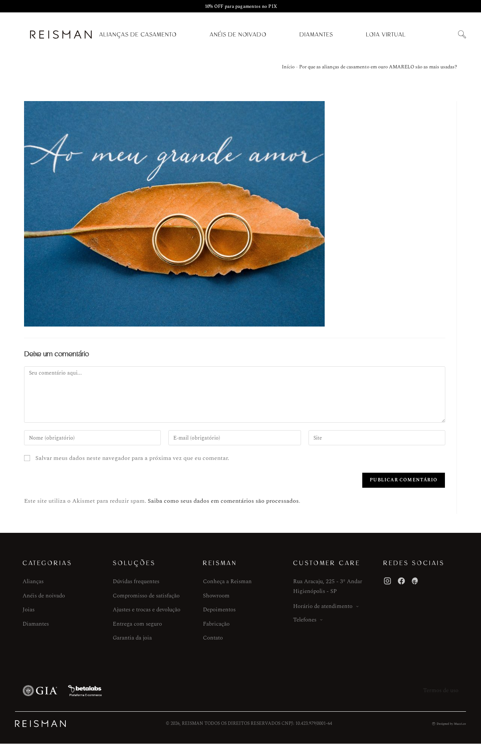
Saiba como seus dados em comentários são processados (223, 500)
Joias (29, 609)
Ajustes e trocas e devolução (146, 609)
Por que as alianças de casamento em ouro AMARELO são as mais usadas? (378, 67)
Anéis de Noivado (238, 34)
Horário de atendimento (322, 606)
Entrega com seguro (137, 624)
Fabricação (216, 624)
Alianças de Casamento (138, 34)
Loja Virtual (386, 34)
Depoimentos (219, 609)
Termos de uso (440, 690)
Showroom (216, 595)
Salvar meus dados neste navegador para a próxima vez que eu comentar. (132, 458)
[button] (462, 35)
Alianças (33, 581)
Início (288, 67)
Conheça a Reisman (227, 581)
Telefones (304, 619)
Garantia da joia (132, 638)
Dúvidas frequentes (136, 581)
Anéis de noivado (44, 595)
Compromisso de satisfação (146, 595)
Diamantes (316, 34)
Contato (213, 638)
